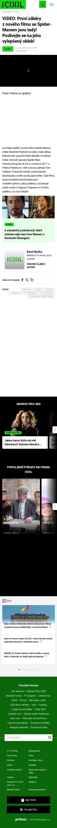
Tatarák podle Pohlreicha (36, 713)
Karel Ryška (21, 51)
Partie (14, 700)
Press (31, 755)
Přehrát (10, 519)
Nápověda (33, 777)
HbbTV (10, 765)
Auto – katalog (39, 704)
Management (34, 751)
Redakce (32, 782)
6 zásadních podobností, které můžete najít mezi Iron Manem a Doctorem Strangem (24, 234)
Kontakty (32, 765)
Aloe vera (15, 718)
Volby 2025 (40, 709)
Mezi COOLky (11, 522)
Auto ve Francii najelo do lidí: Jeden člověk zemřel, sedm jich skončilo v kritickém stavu (28, 640)
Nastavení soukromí (37, 789)
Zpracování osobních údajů (38, 771)
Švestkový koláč (39, 727)
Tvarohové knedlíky (40, 723)
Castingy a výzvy (36, 760)
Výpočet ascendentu (17, 723)
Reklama (10, 760)
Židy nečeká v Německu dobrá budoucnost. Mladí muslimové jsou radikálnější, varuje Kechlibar (27, 625)
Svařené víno (14, 713)
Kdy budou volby (37, 700)
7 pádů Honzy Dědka (21, 709)
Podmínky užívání (14, 770)
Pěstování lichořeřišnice (34, 718)
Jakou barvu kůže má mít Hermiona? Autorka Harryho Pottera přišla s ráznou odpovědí (22, 442)
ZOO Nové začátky (19, 704)
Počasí (23, 700)
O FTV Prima (12, 751)
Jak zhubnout (17, 691)
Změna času (44, 695)
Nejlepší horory (14, 695)
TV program (30, 695)
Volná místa (12, 755)
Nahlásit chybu (13, 789)
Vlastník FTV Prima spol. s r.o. (15, 783)
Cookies (10, 777)
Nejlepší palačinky (19, 727)
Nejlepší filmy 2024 (36, 691)
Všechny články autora (36, 265)
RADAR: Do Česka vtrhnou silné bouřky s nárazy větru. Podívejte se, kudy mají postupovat (26, 655)
